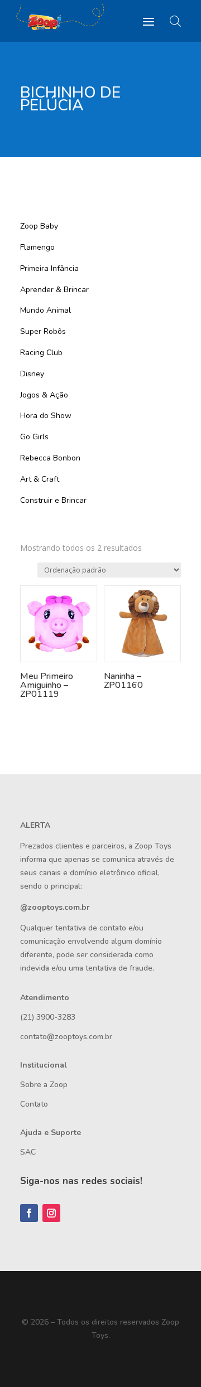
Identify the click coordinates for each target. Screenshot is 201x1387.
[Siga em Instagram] (51, 1213)
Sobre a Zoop (44, 1084)
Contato (34, 1104)
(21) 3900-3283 (47, 1017)
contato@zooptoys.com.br (66, 1036)
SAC (28, 1152)
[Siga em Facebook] (29, 1213)
